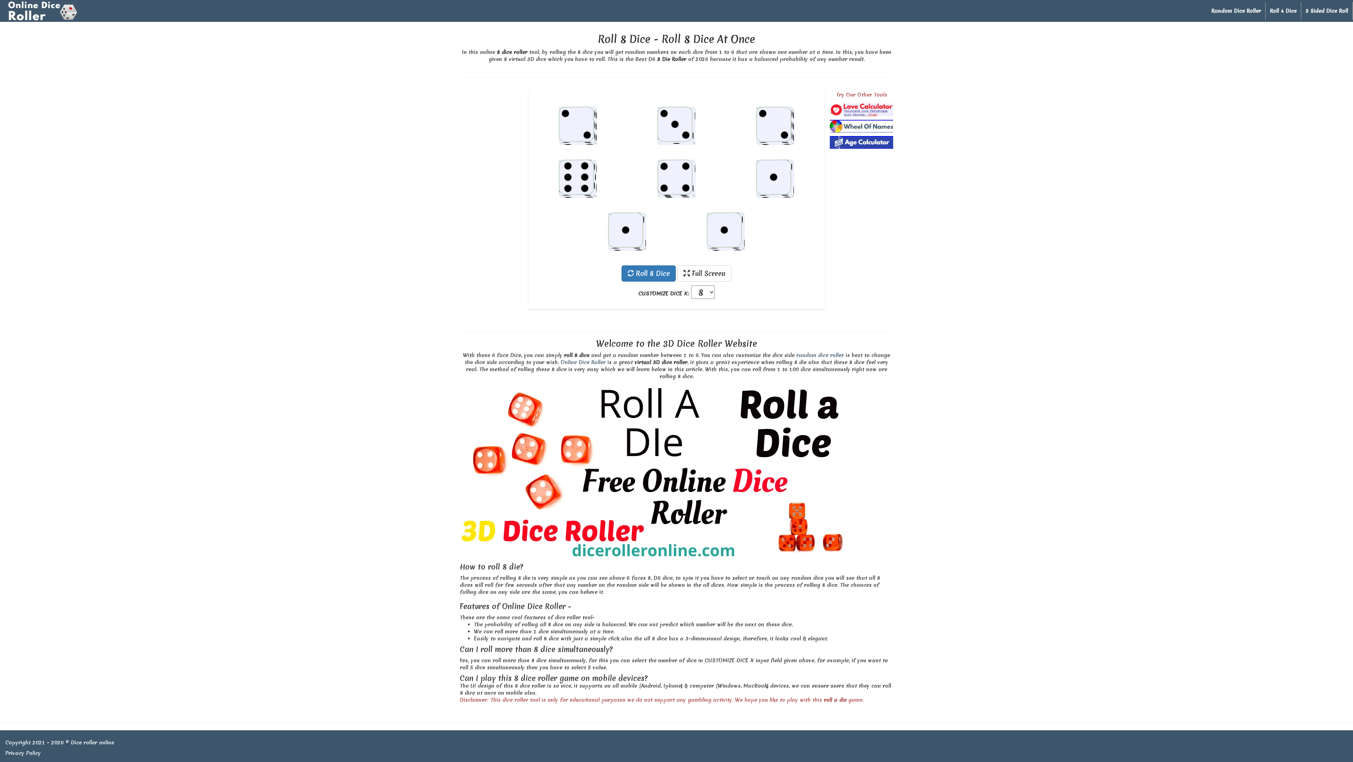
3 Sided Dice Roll (1326, 10)
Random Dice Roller (1236, 10)
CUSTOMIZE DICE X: (664, 293)
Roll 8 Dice (652, 273)
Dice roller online (92, 742)
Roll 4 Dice (1283, 10)
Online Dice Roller (583, 362)
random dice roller (820, 355)
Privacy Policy (23, 753)
